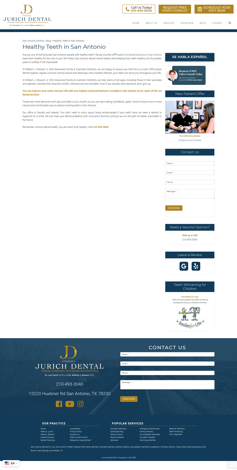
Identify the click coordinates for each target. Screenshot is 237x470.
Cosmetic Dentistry (118, 429)
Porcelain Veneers (147, 437)
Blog (203, 23)
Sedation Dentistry (177, 429)
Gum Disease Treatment (150, 434)
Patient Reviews (47, 437)
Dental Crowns (116, 434)
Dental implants (140, 101)
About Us (151, 23)
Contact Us (74, 434)
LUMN (130, 458)
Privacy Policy (76, 431)
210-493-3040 (189, 239)
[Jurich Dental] (27, 15)
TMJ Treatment (175, 434)
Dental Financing (48, 440)
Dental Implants (117, 437)
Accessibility (75, 429)
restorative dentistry (99, 116)
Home (135, 23)
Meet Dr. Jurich (47, 431)
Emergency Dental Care (150, 429)
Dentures (114, 440)
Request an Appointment (80, 440)
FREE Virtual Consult (79, 437)
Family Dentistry (146, 431)
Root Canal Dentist (148, 440)
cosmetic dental (55, 72)
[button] (229, 23)
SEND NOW (174, 208)
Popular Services (128, 423)
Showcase (187, 23)
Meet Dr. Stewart (48, 434)
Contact (217, 23)
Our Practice (54, 423)
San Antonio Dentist (33, 40)
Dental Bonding (116, 431)
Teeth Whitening (176, 431)
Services (168, 23)
